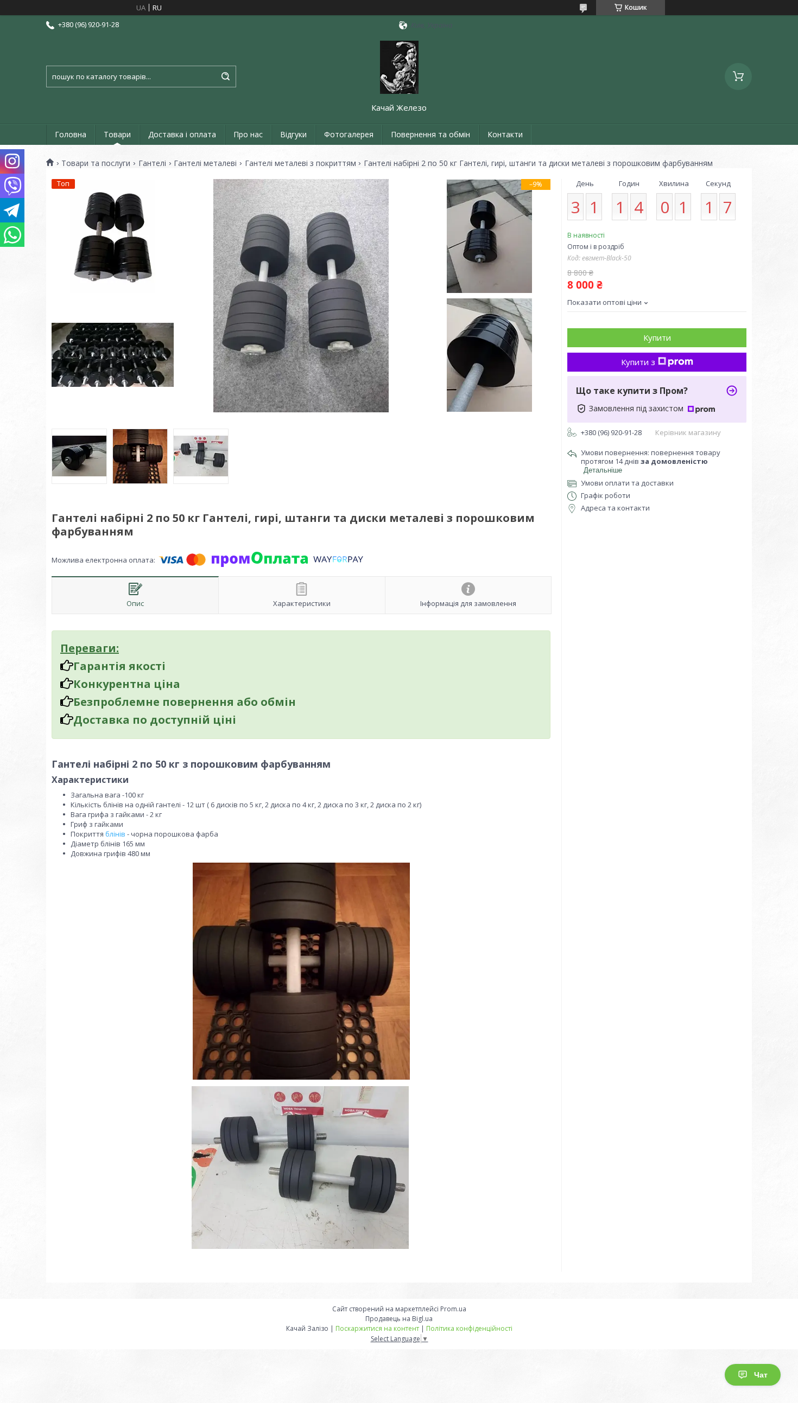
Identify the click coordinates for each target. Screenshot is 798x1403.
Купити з (638, 361)
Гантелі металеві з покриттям (300, 163)
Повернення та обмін (430, 134)
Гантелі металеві (205, 163)
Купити (657, 337)
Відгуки (293, 134)
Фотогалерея (348, 134)
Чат (761, 1374)
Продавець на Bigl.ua (399, 1318)
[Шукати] (225, 76)
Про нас (248, 134)
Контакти (505, 134)
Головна (70, 134)
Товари (117, 134)
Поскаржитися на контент (377, 1328)
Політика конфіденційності (469, 1328)
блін (112, 834)
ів (122, 834)
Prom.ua (453, 1308)
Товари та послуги (95, 163)
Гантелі (152, 163)
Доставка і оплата (182, 134)
